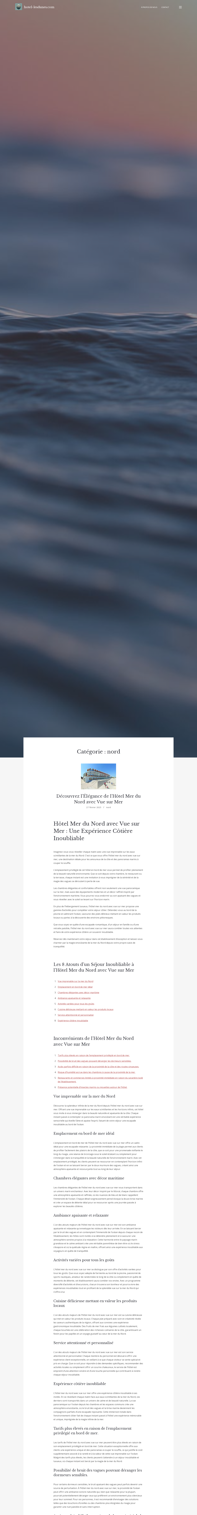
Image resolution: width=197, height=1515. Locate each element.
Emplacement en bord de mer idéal (75, 986)
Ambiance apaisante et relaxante (74, 998)
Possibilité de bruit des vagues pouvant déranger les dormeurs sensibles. (94, 1061)
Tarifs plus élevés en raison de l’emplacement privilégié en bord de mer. (94, 1055)
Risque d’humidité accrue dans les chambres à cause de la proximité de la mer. (96, 1072)
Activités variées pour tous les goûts (76, 1003)
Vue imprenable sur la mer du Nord (75, 981)
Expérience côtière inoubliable (73, 1020)
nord (108, 807)
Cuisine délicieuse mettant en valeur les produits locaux (85, 1009)
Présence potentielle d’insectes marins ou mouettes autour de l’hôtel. (92, 1087)
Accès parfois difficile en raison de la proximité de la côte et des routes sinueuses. (98, 1066)
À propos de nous (149, 7)
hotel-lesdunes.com (39, 7)
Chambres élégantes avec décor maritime (78, 992)
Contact (165, 7)
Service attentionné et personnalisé (76, 1015)
